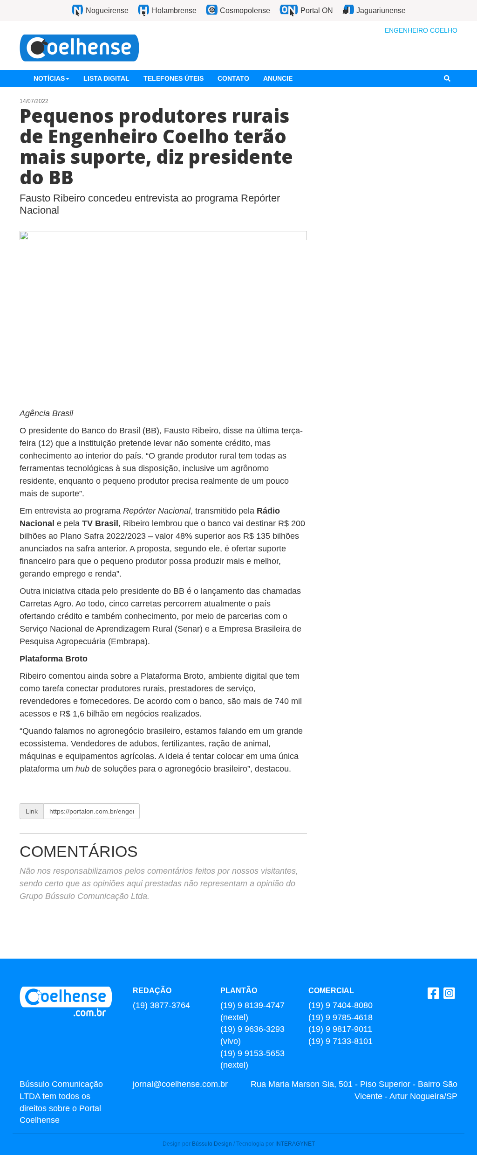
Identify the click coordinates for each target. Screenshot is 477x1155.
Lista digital (106, 78)
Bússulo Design (212, 1144)
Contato (233, 78)
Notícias (49, 78)
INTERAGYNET (295, 1144)
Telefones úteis (173, 78)
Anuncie (278, 78)
